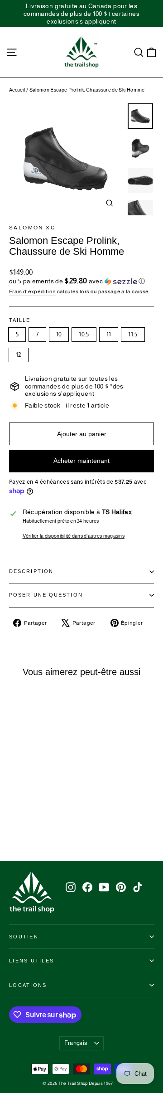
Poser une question (46, 595)
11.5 (132, 334)
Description (31, 571)
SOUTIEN (23, 936)
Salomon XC (32, 227)
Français (75, 1043)
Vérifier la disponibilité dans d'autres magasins (74, 536)
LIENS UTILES (31, 960)
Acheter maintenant (81, 460)
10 (59, 334)
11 (108, 334)
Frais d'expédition (32, 291)
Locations (28, 985)
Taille (20, 320)
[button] (81, 281)
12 (18, 354)
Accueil (17, 89)
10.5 (84, 334)
